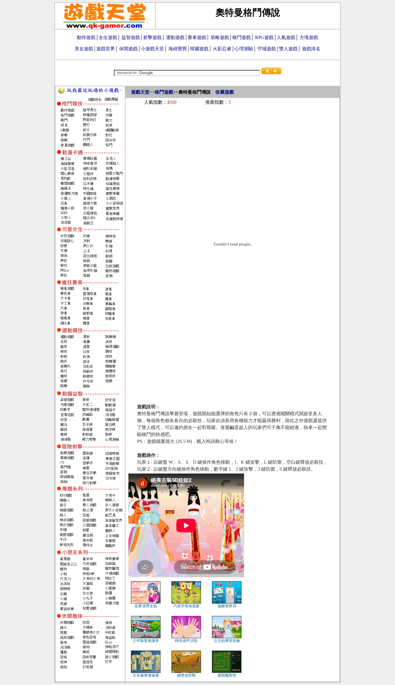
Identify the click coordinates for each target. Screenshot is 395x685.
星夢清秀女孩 (145, 606)
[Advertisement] (232, 125)
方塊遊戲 (309, 37)
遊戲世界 (105, 48)
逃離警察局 (226, 606)
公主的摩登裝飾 (227, 640)
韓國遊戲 (199, 48)
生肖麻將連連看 (146, 675)
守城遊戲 (266, 48)
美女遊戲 (84, 48)
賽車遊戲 (197, 37)
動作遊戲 (86, 37)
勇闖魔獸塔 (226, 675)
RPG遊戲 (264, 37)
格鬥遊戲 (241, 37)
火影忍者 (222, 48)
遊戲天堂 (140, 92)
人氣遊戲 (286, 37)
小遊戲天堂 (152, 48)
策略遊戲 (220, 37)
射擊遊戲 (152, 37)
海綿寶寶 (177, 48)
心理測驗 (244, 48)
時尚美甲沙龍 (186, 640)
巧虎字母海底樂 (186, 606)
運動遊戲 (175, 37)
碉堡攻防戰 (186, 675)
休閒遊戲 (128, 48)
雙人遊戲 (288, 48)
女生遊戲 (108, 37)
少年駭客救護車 (146, 640)
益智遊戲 (130, 37)
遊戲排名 (311, 48)
